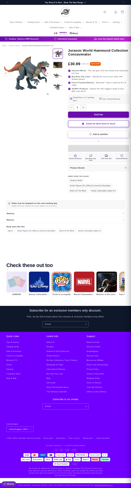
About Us (50, 342)
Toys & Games (12, 342)
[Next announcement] (124, 2)
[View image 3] (58, 76)
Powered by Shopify (34, 438)
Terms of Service (94, 383)
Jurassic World (76, 180)
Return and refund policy (97, 365)
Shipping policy (88, 438)
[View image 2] (58, 65)
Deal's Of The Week (78, 191)
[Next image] (47, 73)
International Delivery (55, 369)
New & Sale (11, 378)
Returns (10, 220)
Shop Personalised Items (57, 387)
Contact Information (95, 374)
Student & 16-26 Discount (57, 351)
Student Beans (52, 356)
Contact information (103, 438)
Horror (9, 365)
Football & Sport (13, 374)
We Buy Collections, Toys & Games (61, 360)
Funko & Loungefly (14, 356)
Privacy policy (48, 438)
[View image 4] (58, 87)
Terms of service (74, 438)
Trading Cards (12, 347)
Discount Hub (92, 356)
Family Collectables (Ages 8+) (103, 191)
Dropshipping (92, 351)
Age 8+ (10, 231)
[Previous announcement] (7, 2)
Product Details (77, 168)
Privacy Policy (93, 369)
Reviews (50, 347)
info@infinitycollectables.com (103, 485)
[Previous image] (5, 73)
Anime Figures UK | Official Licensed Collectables (90, 186)
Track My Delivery (94, 387)
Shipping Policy (93, 378)
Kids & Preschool (13, 351)
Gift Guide (50, 383)
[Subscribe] (85, 324)
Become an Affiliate (95, 360)
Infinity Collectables (19, 438)
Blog (48, 378)
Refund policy (61, 438)
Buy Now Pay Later (54, 374)
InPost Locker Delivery (96, 392)
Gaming (9, 369)
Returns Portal (93, 342)
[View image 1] (58, 54)
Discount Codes (93, 347)
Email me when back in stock (100, 124)
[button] (17, 22)
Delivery (10, 213)
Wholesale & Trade (54, 365)
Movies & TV (12, 360)
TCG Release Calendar (56, 392)
